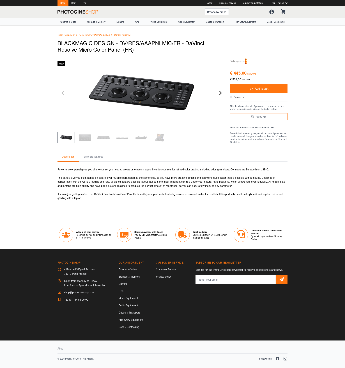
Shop (63, 2)
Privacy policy (163, 276)
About (210, 2)
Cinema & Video (68, 21)
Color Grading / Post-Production (94, 34)
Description (68, 156)
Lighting (120, 21)
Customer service (227, 2)
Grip (137, 21)
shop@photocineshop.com (79, 292)
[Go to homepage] (78, 12)
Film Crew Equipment (245, 21)
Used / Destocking (276, 21)
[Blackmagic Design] (259, 61)
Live (84, 2)
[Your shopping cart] (283, 12)
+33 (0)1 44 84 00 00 (76, 299)
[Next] (220, 93)
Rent (73, 2)
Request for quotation (252, 2)
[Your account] (271, 12)
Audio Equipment (186, 21)
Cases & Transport (215, 21)
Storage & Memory (96, 21)
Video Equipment (158, 21)
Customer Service (166, 269)
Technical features (92, 156)
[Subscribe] (282, 279)
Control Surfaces (122, 34)
